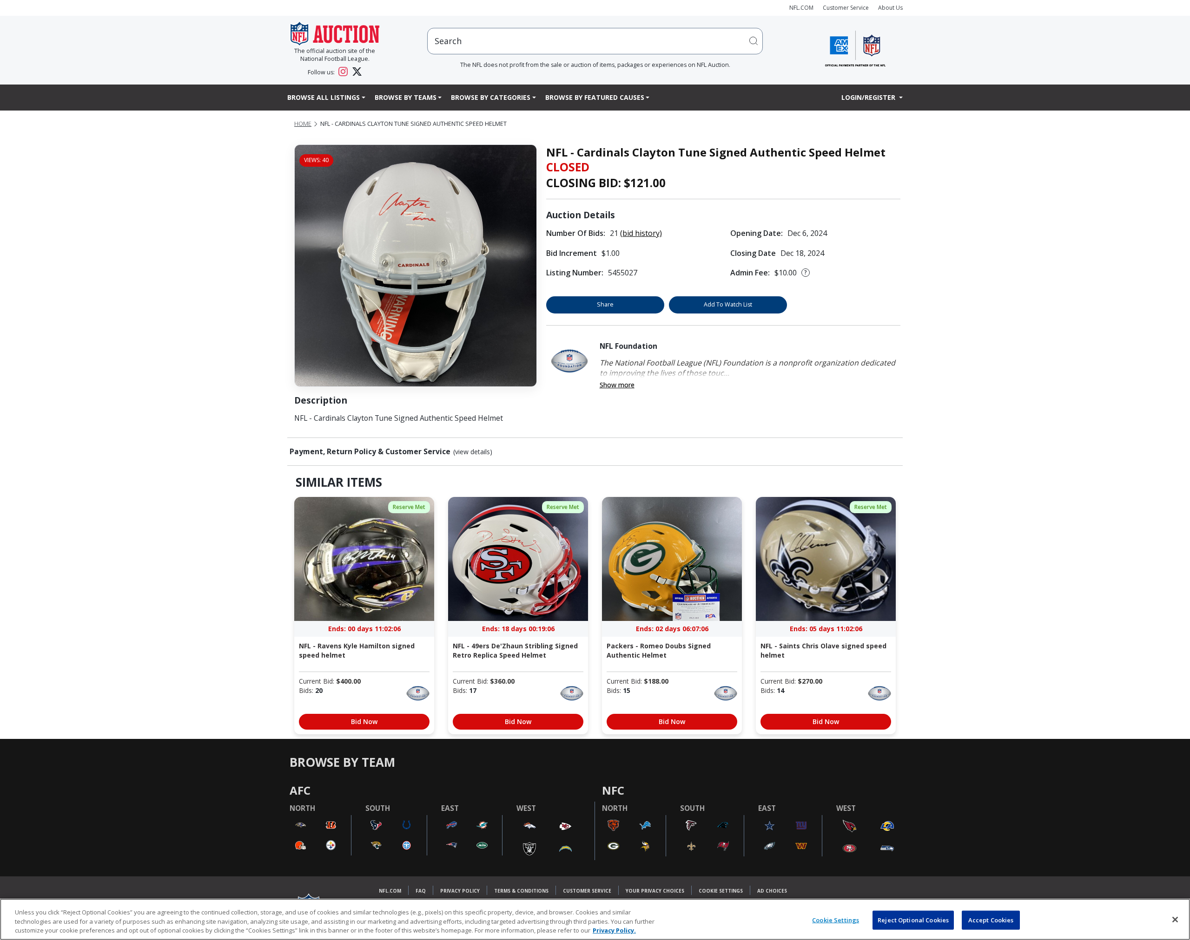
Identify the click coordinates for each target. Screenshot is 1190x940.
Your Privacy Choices (655, 891)
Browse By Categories (490, 97)
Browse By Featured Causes (594, 97)
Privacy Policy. (614, 930)
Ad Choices (772, 891)
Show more (617, 384)
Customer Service (846, 8)
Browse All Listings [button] (323, 97)
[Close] (1175, 919)
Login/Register (869, 97)
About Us (890, 8)
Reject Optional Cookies (913, 919)
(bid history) (641, 233)
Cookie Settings (721, 891)
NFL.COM (801, 8)
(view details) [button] (472, 452)
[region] (595, 919)
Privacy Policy (460, 891)
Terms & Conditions (521, 891)
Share (605, 304)
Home (302, 124)
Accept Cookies (991, 919)
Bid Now (364, 721)
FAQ (421, 891)
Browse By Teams (405, 97)
